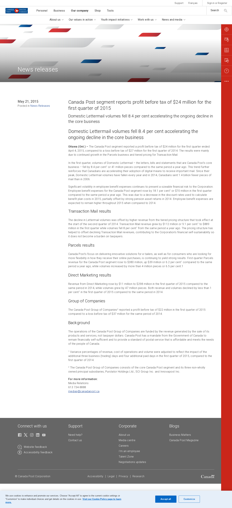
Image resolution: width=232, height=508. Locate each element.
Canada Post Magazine (184, 440)
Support (179, 3)
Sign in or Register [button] (217, 3)
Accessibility (95, 476)
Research (138, 476)
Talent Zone (126, 456)
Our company (79, 10)
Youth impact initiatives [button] (115, 19)
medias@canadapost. (84, 391)
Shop (98, 10)
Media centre (127, 440)
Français (193, 3)
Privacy (123, 476)
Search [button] (215, 10)
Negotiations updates (132, 462)
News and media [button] (172, 19)
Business (59, 10)
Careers (124, 445)
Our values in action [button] (81, 19)
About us (124, 434)
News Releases (40, 105)
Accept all (165, 499)
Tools (110, 10)
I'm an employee (129, 451)
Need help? (75, 434)
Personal (41, 10)
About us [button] (55, 19)
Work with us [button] (146, 19)
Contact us (75, 440)
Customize (189, 499)
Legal (111, 476)
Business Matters (180, 434)
